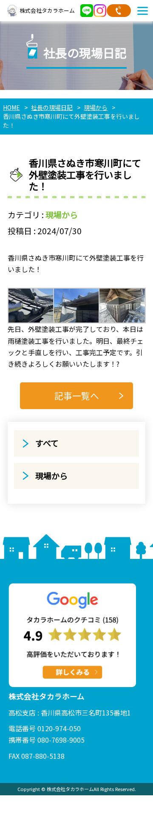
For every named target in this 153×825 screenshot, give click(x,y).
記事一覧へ (76, 395)
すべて (47, 443)
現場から (61, 215)
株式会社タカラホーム (47, 10)
